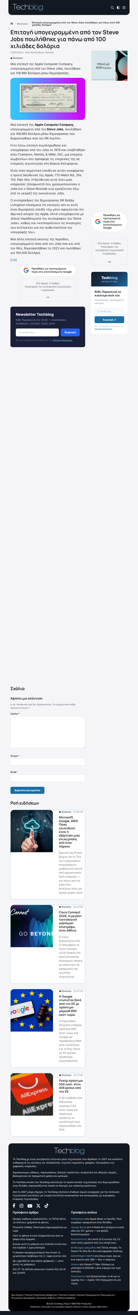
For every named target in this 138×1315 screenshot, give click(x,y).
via (14, 260)
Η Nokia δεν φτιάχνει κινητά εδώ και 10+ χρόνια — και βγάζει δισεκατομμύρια (97, 1231)
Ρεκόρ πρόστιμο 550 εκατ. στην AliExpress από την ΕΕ (71, 1085)
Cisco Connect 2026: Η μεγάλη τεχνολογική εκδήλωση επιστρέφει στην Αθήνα (70, 921)
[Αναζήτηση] (112, 7)
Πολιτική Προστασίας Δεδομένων (41, 1295)
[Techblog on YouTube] (29, 1205)
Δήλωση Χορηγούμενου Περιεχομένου (95, 1295)
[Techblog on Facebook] (14, 1205)
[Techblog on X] (38, 1205)
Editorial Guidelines (66, 1298)
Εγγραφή (70, 332)
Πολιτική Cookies (67, 1295)
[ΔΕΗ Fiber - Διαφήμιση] (109, 66)
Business (18, 57)
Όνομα (14, 756)
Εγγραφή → (109, 319)
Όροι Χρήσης (17, 1295)
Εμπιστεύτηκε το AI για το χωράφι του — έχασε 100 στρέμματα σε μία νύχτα (96, 1280)
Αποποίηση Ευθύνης (46, 1298)
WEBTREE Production (81, 1303)
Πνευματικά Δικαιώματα (23, 1298)
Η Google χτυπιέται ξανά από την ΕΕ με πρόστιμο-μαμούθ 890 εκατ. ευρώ (70, 1005)
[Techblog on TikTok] (46, 1205)
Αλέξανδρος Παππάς (42, 52)
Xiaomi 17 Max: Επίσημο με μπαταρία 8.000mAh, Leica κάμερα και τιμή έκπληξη (95, 1268)
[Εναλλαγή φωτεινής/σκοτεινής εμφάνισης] (118, 7)
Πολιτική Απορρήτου (62, 340)
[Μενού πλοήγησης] (124, 7)
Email (14, 772)
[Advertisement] (47, 517)
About (67, 1303)
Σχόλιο (15, 713)
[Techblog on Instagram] (21, 1205)
